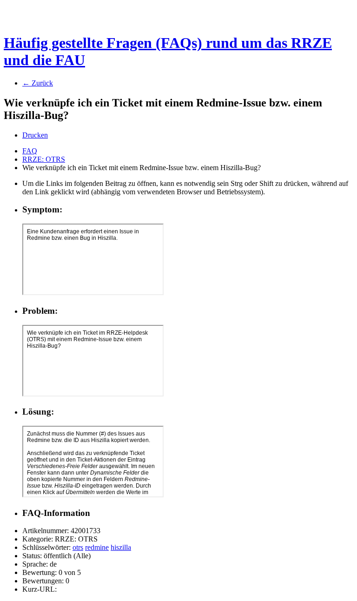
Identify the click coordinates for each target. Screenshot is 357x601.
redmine (97, 547)
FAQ (29, 151)
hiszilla (121, 547)
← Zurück (37, 83)
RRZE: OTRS (43, 159)
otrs (78, 547)
